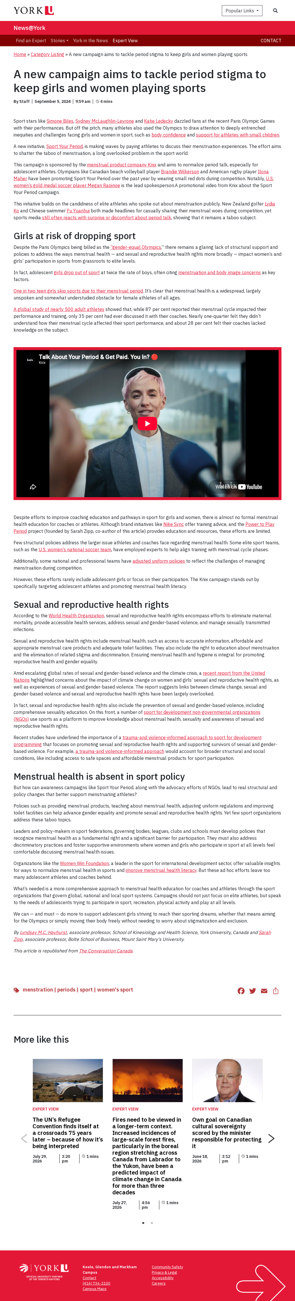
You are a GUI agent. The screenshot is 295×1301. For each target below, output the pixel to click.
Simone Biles (60, 121)
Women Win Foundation (84, 863)
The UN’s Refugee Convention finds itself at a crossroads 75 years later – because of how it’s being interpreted (68, 1133)
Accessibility (162, 1277)
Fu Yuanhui (78, 211)
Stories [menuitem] (58, 40)
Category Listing (47, 54)
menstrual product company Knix (121, 165)
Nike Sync (173, 524)
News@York (30, 28)
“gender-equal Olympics (136, 247)
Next (271, 1136)
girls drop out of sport (77, 272)
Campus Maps (95, 1288)
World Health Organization (76, 615)
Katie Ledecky (158, 121)
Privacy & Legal (164, 1272)
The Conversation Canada (106, 951)
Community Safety (167, 1267)
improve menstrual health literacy (161, 870)
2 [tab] (152, 1223)
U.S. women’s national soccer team (75, 549)
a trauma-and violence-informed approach (119, 751)
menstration (38, 989)
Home (20, 54)
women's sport (115, 989)
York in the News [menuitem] (90, 40)
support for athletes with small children (237, 135)
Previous (24, 1136)
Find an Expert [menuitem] (31, 40)
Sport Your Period (64, 146)
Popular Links (240, 11)
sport (86, 989)
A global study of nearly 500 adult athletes (59, 309)
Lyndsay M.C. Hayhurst (43, 932)
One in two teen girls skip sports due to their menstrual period (78, 291)
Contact (271, 40)
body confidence (169, 135)
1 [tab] (143, 1223)
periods (66, 989)
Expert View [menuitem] (125, 40)
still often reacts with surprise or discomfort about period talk (106, 217)
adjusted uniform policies (159, 561)
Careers (159, 1283)
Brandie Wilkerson (180, 171)
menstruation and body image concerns (219, 272)
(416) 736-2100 (96, 1283)
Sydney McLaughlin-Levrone (104, 121)
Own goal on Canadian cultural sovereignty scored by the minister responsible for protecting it (227, 1133)
